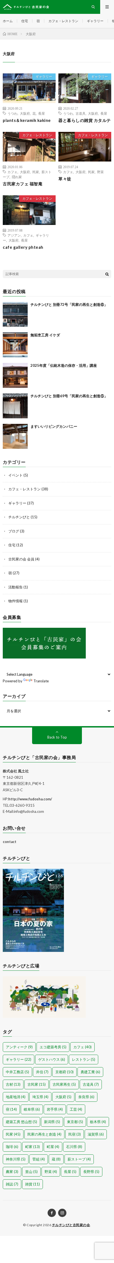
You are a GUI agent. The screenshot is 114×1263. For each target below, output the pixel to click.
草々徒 (64, 178)
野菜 (100, 171)
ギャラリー (95, 21)
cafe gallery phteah (23, 247)
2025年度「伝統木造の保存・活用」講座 (63, 365)
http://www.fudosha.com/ (30, 799)
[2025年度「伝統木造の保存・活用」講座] (15, 375)
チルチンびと (19, 517)
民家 (35, 171)
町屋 (53, 1146)
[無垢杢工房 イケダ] (15, 344)
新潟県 (52, 1121)
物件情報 (15, 601)
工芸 (76, 1109)
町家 (32, 1146)
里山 (31, 1171)
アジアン (14, 235)
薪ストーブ (79, 1159)
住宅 (24, 21)
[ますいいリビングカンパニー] (15, 436)
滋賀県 (96, 1134)
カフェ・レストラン (63, 21)
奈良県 (86, 1097)
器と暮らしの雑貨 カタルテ (84, 120)
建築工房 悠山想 (21, 1121)
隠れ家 (17, 176)
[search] (107, 274)
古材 (13, 1084)
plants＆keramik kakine (27, 120)
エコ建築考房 (53, 1047)
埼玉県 (40, 1097)
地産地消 (15, 1097)
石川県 (74, 1146)
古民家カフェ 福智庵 (22, 183)
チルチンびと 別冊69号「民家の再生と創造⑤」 (69, 396)
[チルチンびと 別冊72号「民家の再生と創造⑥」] (15, 314)
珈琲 (12, 1146)
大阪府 (25, 113)
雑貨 (32, 1184)
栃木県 (98, 1121)
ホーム (8, 21)
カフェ (12, 171)
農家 (12, 1171)
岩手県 (55, 1109)
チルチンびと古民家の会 (71, 1225)
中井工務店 (17, 1072)
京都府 (64, 1072)
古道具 (81, 113)
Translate (41, 681)
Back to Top (57, 737)
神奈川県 (15, 1159)
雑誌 (12, 1184)
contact (9, 841)
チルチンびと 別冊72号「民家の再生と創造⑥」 (69, 304)
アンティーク (19, 1047)
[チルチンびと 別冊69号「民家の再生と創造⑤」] (15, 405)
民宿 (74, 1134)
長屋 (41, 113)
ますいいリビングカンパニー (53, 426)
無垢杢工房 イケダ (45, 335)
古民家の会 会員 (21, 559)
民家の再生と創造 (44, 1134)
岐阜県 (32, 1109)
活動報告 (15, 587)
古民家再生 (64, 1084)
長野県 (91, 1171)
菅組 (38, 1159)
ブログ (13, 531)
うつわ (12, 113)
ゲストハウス (51, 1059)
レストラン (83, 1059)
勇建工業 (90, 1072)
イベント (15, 475)
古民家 (36, 1084)
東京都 (75, 1121)
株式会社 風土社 (16, 771)
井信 (42, 1072)
